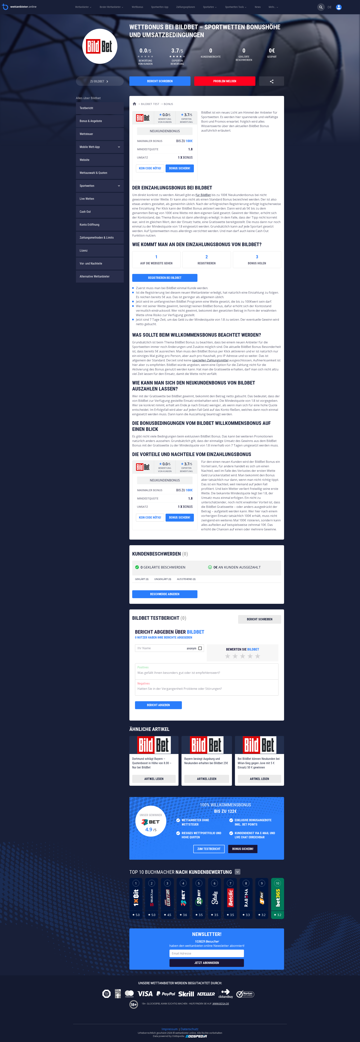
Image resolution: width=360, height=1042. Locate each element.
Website (84, 160)
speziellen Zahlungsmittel (210, 360)
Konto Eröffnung (89, 224)
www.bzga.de (220, 1003)
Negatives (143, 683)
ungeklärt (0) (162, 579)
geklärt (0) (141, 579)
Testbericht (86, 108)
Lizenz (84, 250)
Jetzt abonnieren (206, 963)
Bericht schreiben (159, 81)
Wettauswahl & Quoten (93, 173)
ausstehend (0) (186, 579)
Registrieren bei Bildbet (164, 278)
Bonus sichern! (179, 168)
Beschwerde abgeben (164, 594)
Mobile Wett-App (90, 147)
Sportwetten (87, 186)
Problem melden (224, 81)
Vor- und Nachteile (91, 263)
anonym (191, 648)
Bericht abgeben (158, 705)
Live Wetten (87, 199)
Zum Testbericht (209, 849)
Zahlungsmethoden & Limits (97, 237)
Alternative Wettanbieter (95, 276)
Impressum (170, 1029)
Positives (142, 667)
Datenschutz (189, 1029)
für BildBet (203, 195)
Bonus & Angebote (91, 121)
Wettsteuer (86, 134)
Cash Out (85, 211)
